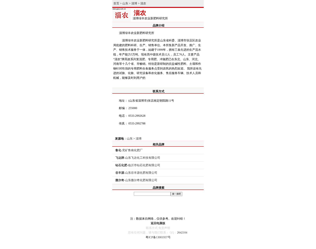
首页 (116, 3)
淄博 (134, 3)
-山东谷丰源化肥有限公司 (136, 172)
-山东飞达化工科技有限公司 (137, 157)
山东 (125, 3)
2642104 (182, 232)
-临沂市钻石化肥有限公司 (137, 165)
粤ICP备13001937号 (158, 237)
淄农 (143, 3)
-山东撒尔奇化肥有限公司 (136, 180)
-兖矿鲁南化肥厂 (129, 150)
